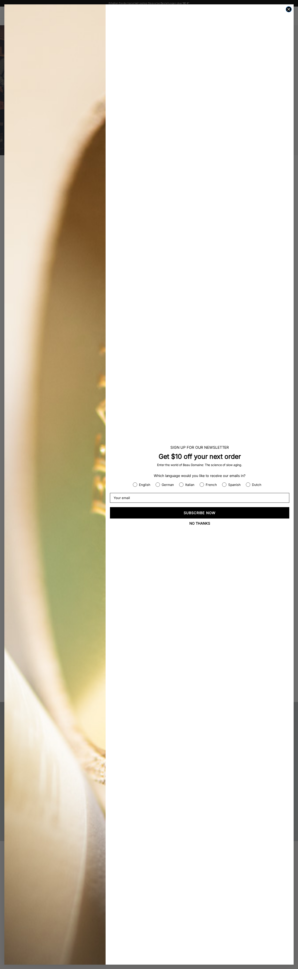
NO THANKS (199, 523)
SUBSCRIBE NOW (200, 513)
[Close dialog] (288, 9)
